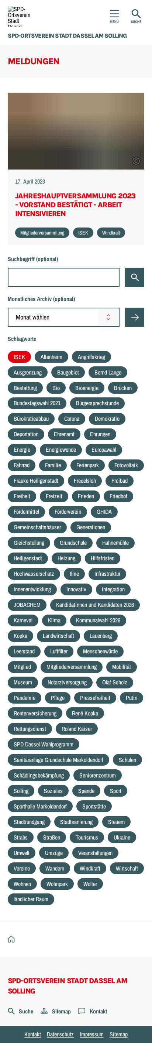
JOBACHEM (27, 605)
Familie (53, 465)
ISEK (19, 357)
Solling (21, 791)
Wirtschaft (127, 868)
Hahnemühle (115, 542)
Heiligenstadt (28, 558)
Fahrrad (22, 465)
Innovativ (76, 589)
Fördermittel (26, 511)
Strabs (21, 837)
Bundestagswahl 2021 (37, 403)
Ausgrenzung (28, 372)
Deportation (26, 434)
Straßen (51, 837)
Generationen (90, 527)
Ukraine (122, 837)
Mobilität (121, 667)
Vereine (22, 868)
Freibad (119, 480)
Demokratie (107, 418)
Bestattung (25, 388)
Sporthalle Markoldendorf (40, 806)
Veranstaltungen (95, 853)
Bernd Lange (107, 372)
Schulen (127, 760)
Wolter (90, 884)
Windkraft (90, 868)
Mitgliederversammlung (71, 667)
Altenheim (51, 357)
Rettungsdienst (30, 729)
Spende (86, 791)
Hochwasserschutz (34, 574)
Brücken (123, 388)
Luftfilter (59, 651)
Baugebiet (68, 372)
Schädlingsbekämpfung (39, 775)
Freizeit (54, 496)
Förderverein (68, 511)
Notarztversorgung (67, 682)
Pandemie (24, 698)
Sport (115, 791)
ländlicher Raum (31, 899)
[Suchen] (134, 277)
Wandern (54, 868)
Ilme (74, 574)
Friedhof (118, 496)
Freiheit (22, 496)
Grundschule (73, 542)
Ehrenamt (64, 434)
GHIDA (104, 511)
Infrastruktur (107, 574)
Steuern (116, 822)
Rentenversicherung (35, 713)
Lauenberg (101, 636)
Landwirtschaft (58, 636)
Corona (71, 418)
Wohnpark (57, 884)
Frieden (86, 496)
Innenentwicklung (32, 589)
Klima (54, 620)
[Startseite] (13, 939)
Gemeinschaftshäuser (37, 527)
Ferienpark (87, 465)
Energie (22, 449)
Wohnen (22, 884)
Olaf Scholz (114, 682)
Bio (56, 388)
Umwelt (22, 853)
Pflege (58, 698)
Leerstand (24, 651)
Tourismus (87, 837)
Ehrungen (100, 434)
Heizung (66, 558)
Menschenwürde (100, 651)
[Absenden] (134, 317)
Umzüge (54, 853)
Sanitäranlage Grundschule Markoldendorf (58, 760)
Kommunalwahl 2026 (98, 620)
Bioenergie (87, 388)
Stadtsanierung (76, 822)
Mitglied (22, 667)
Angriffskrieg (91, 357)
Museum (23, 682)
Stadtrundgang (29, 822)
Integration (113, 589)
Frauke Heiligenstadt (36, 480)
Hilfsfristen (102, 558)
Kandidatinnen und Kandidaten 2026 (95, 605)
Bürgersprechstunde (97, 403)
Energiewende (61, 449)
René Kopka (85, 713)
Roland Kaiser (77, 729)
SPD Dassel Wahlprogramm (43, 744)
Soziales (53, 791)
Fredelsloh (85, 480)
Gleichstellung (29, 542)
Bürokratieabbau (31, 418)
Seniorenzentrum (97, 775)
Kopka (20, 636)
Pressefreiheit (95, 698)
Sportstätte (94, 806)
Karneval (23, 620)
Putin (131, 698)
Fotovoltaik (126, 465)
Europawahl (103, 449)
